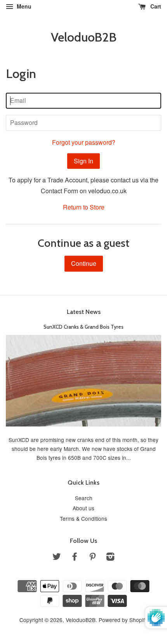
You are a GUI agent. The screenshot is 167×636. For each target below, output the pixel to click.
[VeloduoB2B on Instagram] (110, 557)
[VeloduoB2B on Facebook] (74, 557)
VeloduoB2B (84, 37)
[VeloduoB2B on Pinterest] (92, 557)
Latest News (84, 311)
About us (83, 508)
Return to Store (83, 207)
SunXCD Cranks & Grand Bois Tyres (83, 327)
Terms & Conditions (83, 518)
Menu (23, 6)
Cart (155, 6)
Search (83, 498)
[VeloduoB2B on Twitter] (56, 557)
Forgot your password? (83, 142)
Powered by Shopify (123, 620)
